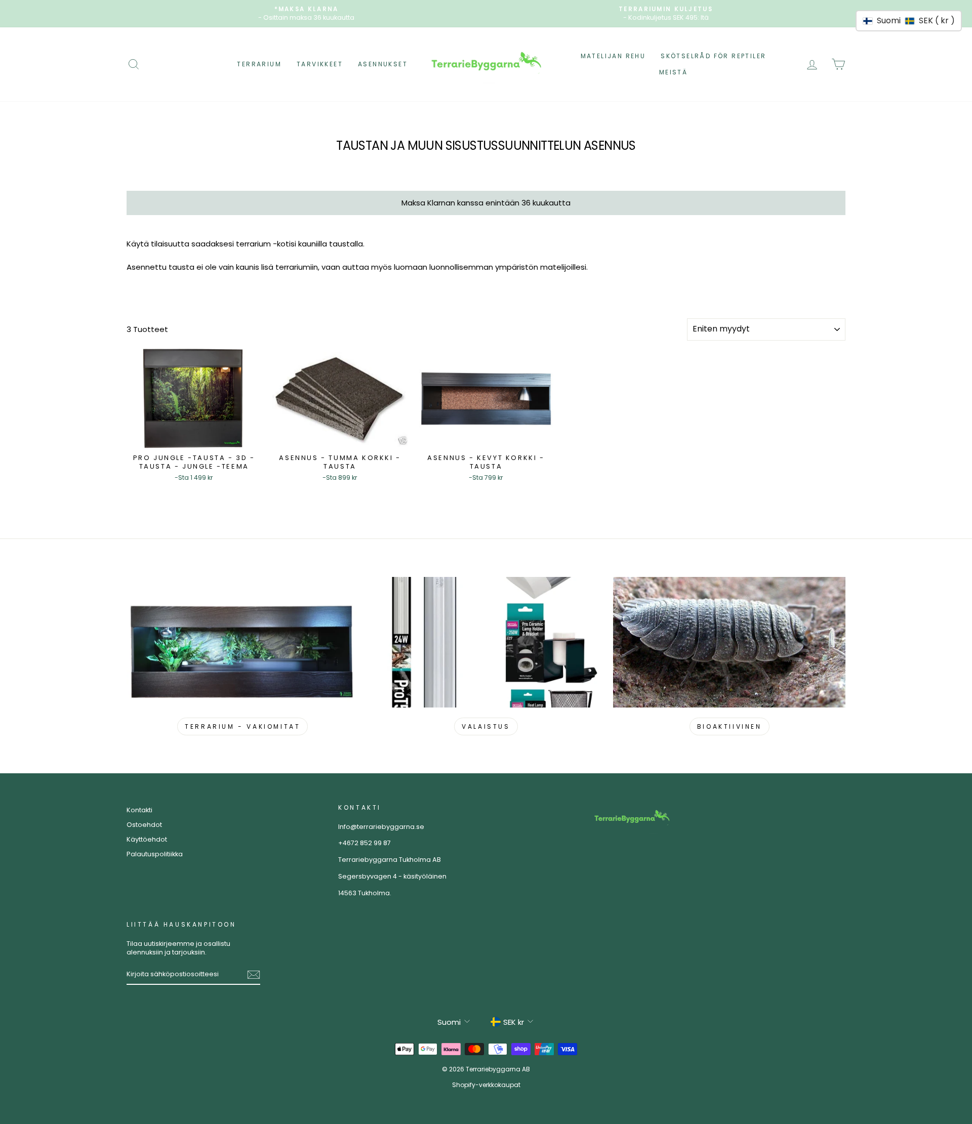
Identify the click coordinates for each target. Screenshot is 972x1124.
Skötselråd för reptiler (713, 56)
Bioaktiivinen (729, 726)
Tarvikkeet (320, 64)
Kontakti (139, 810)
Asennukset (383, 64)
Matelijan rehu (613, 56)
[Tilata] (253, 975)
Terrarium (259, 64)
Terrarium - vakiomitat (242, 726)
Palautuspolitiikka (155, 854)
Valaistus (486, 726)
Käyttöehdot (147, 839)
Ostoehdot (144, 824)
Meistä (673, 72)
